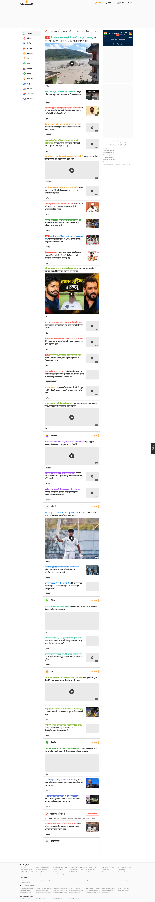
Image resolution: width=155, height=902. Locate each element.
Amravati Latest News (25, 882)
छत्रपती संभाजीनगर (51, 382)
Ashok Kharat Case (90, 869)
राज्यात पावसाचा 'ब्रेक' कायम (42, 890)
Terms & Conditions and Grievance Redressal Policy (115, 143)
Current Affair (121, 869)
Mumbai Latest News (58, 880)
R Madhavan (105, 871)
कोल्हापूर (70, 818)
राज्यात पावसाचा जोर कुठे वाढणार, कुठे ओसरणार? (93, 890)
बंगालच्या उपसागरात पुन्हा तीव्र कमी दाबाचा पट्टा (77, 890)
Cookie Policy (116, 145)
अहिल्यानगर (64, 818)
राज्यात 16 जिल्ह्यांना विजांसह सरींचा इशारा (60, 888)
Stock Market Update (91, 867)
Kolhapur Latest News (123, 880)
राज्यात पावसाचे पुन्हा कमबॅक (74, 892)
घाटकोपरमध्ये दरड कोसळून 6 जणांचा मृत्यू (60, 892)
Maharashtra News (25, 880)
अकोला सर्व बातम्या (92, 814)
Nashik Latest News (107, 880)
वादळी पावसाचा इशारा (106, 892)
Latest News (39, 874)
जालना (47, 263)
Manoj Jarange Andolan (26, 869)
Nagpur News (89, 880)
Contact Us (105, 145)
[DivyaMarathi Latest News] (26, 4)
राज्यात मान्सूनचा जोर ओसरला (124, 888)
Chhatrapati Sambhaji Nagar (43, 880)
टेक (47, 790)
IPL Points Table (73, 871)
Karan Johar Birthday (25, 874)
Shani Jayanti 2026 (58, 869)
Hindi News (72, 874)
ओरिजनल (48, 135)
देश (47, 151)
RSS (111, 145)
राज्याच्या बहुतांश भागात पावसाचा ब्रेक (60, 890)
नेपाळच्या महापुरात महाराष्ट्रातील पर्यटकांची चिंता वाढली (28, 888)
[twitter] (92, 86)
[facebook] (88, 86)
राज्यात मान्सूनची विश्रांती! (25, 890)
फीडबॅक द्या (153, 447)
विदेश (47, 86)
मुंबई (47, 118)
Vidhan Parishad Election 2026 (76, 867)
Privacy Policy (124, 145)
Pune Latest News (73, 880)
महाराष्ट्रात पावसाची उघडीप (74, 888)
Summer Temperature (41, 869)
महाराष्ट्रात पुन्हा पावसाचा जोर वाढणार (43, 892)
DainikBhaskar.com (108, 150)
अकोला (50, 818)
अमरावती (56, 818)
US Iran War (23, 867)
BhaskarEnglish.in (108, 155)
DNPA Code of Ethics (120, 167)
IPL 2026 (88, 871)
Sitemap (115, 141)
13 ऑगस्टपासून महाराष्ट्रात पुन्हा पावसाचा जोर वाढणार (93, 892)
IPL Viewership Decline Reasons (60, 867)
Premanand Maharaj (123, 871)
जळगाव (88, 818)
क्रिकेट (48, 247)
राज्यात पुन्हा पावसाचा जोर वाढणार (108, 888)
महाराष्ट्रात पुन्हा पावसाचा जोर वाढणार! (93, 888)
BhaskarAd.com (107, 162)
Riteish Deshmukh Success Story (77, 869)
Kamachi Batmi (105, 869)
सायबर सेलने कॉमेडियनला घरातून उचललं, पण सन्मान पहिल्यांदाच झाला (44, 888)
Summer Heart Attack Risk (43, 871)
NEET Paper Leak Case (108, 867)
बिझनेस (48, 231)
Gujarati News (89, 874)
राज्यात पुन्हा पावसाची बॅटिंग (25, 892)
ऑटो (47, 807)
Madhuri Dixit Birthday (58, 874)
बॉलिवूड (48, 467)
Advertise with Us (107, 141)
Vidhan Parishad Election (124, 867)
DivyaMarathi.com (108, 157)
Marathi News (56, 871)
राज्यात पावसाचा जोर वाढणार (123, 890)
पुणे (47, 214)
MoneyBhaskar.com (109, 159)
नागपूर (93, 818)
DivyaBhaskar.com (108, 152)
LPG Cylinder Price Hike (42, 867)
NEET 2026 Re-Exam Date (26, 871)
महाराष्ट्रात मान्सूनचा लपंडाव (107, 890)
